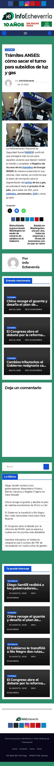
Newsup (42, 738)
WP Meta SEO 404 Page (16, 755)
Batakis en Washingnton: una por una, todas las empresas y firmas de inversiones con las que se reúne (36, 234)
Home (14, 749)
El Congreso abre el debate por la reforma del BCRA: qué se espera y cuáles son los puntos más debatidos (25, 529)
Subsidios (27, 167)
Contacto (23, 749)
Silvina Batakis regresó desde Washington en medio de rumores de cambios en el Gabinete (17, 233)
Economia (10, 50)
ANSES (29, 152)
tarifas (28, 182)
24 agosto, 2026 (18, 657)
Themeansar (27, 742)
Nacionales (12, 581)
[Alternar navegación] (25, 33)
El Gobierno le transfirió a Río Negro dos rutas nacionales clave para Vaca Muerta (25, 515)
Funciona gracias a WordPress (18, 738)
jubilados (11, 193)
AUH (35, 193)
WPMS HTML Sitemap (38, 755)
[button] (45, 33)
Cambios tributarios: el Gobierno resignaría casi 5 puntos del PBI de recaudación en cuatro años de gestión (26, 542)
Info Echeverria (26, 81)
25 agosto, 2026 (18, 593)
